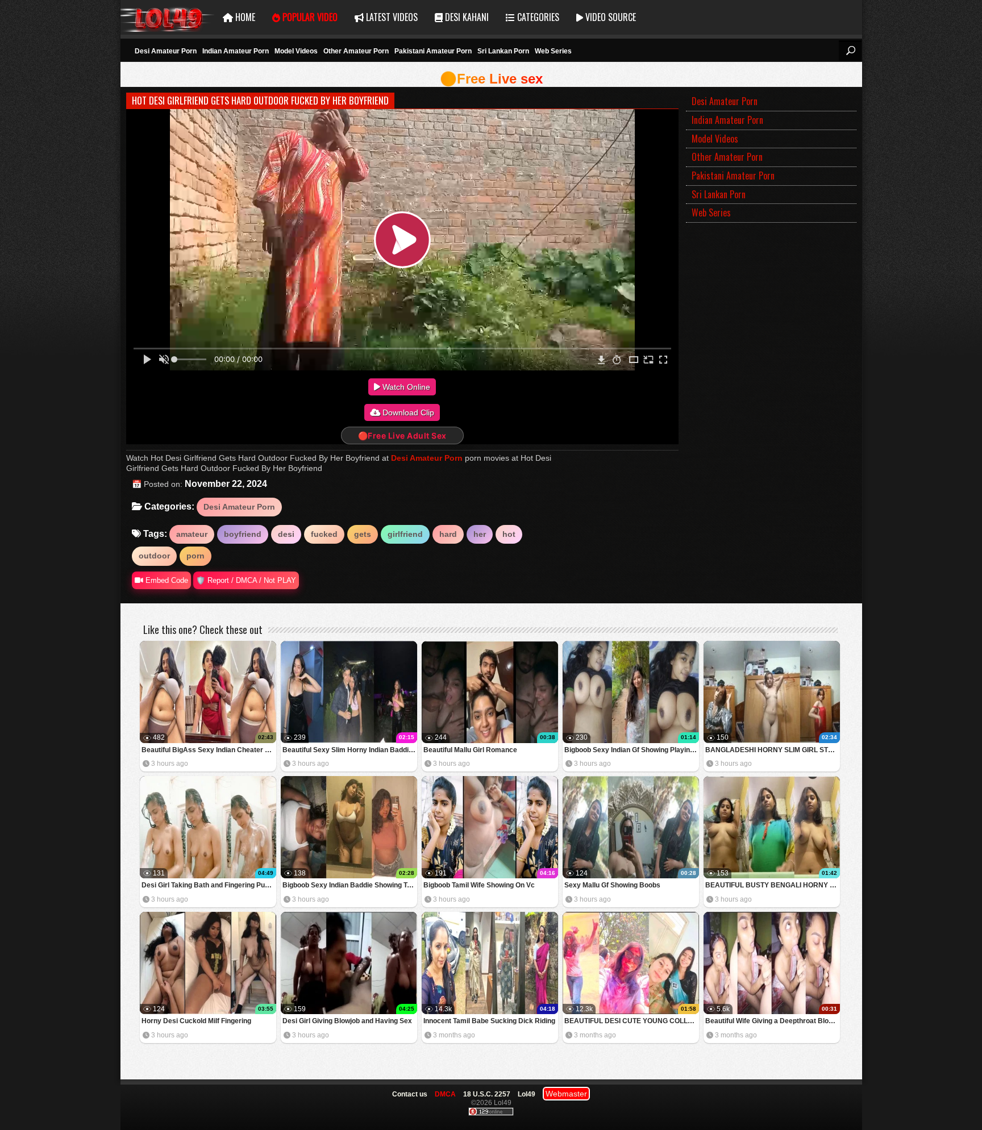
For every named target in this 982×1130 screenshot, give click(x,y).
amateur (191, 534)
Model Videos (296, 51)
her (479, 534)
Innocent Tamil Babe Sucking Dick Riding (489, 1021)
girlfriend (405, 534)
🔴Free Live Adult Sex (402, 435)
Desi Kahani (466, 17)
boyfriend (242, 534)
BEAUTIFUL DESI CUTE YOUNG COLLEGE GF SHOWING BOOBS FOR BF (631, 1021)
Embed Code (165, 580)
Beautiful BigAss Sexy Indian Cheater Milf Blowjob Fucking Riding (209, 750)
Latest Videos (391, 17)
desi (286, 534)
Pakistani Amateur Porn (433, 51)
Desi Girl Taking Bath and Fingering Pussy (209, 885)
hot (508, 534)
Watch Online (405, 386)
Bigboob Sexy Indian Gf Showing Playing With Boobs (631, 750)
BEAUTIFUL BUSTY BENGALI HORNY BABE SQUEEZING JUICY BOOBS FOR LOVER (772, 885)
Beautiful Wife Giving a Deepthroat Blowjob (772, 1021)
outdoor (154, 555)
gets (362, 534)
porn (195, 555)
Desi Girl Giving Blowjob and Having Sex (347, 1021)
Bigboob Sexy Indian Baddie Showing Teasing (349, 885)
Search (850, 50)
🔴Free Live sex (491, 78)
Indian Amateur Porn (235, 51)
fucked (324, 534)
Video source (609, 17)
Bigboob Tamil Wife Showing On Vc (479, 885)
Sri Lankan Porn (503, 51)
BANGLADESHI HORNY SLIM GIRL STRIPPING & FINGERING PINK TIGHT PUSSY (772, 750)
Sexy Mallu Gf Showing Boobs (612, 885)
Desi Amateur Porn (166, 51)
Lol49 (167, 17)
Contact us (409, 1094)
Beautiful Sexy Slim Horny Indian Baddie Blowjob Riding (349, 750)
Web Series (553, 51)
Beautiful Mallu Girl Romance (470, 750)
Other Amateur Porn (356, 51)
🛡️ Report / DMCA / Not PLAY (246, 580)
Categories (537, 17)
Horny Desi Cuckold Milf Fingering (196, 1021)
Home (244, 17)
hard (448, 534)
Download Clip (407, 412)
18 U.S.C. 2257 (486, 1094)
